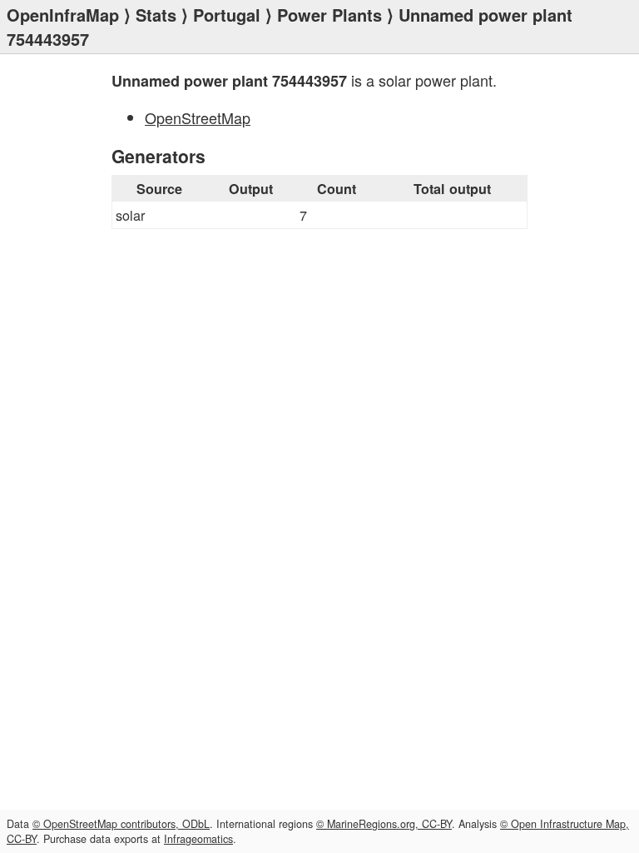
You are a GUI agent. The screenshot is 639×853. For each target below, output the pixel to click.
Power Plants (329, 14)
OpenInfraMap (63, 14)
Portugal (226, 14)
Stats (156, 14)
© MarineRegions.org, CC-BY (384, 823)
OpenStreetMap (197, 117)
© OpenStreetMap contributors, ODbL (121, 823)
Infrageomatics (198, 838)
